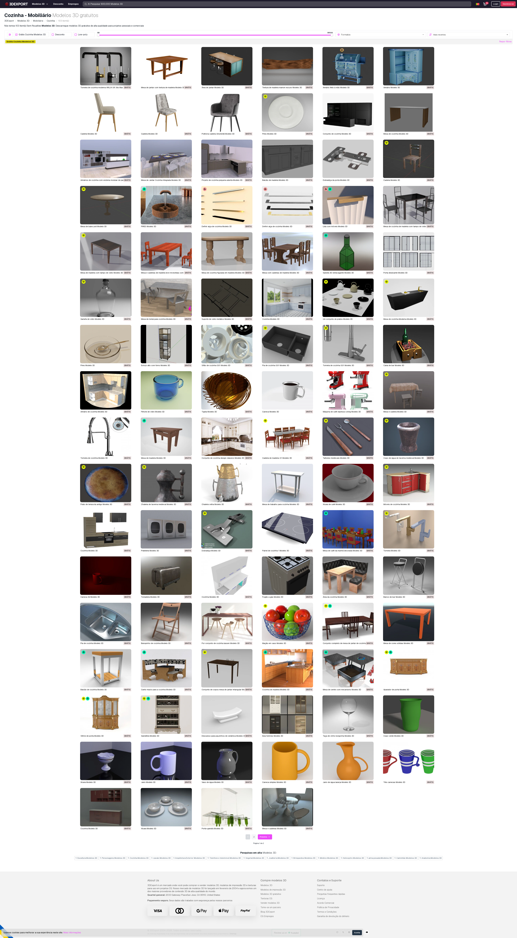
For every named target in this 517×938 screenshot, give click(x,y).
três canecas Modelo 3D (394, 782)
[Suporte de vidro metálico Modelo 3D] (226, 298)
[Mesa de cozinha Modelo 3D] (408, 112)
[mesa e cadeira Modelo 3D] (408, 390)
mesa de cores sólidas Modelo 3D (398, 643)
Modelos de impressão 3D (273, 889)
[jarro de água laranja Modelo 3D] (348, 761)
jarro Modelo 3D (148, 782)
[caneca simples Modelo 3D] (287, 761)
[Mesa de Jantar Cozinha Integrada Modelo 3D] (166, 159)
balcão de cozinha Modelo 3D (94, 689)
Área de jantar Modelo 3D (213, 87)
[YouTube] (367, 932)
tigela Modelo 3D (209, 412)
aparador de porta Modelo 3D (396, 689)
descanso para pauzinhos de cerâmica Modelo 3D (224, 736)
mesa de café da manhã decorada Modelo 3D (342, 550)
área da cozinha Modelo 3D (335, 597)
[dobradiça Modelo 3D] (226, 529)
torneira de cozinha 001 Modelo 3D (338, 365)
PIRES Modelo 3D (148, 226)
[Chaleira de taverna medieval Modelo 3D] (166, 483)
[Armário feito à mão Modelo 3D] (348, 66)
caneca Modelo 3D (270, 412)
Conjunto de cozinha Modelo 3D (337, 134)
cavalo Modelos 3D (162, 858)
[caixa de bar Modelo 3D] (408, 344)
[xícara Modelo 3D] (105, 761)
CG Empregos (267, 916)
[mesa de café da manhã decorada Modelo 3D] (348, 529)
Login (495, 4)
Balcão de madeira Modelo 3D (275, 180)
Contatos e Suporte (329, 880)
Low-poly (83, 35)
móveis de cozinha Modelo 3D (396, 504)
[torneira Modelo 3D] (408, 529)
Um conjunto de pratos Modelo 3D (338, 319)
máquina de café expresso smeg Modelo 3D (342, 412)
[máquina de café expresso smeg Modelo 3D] (348, 390)
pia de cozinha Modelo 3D (92, 643)
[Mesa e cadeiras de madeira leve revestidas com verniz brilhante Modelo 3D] (166, 251)
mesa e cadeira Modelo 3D (395, 412)
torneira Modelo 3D (391, 550)
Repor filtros (505, 41)
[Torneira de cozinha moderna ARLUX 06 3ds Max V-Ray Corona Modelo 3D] (105, 66)
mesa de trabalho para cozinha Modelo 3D (280, 504)
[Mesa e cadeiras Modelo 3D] (287, 807)
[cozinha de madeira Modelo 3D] (287, 668)
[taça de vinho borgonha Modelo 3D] (348, 714)
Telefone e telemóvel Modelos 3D (225, 858)
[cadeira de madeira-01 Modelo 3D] (287, 437)
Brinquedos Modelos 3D (304, 858)
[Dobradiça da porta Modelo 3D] (348, 159)
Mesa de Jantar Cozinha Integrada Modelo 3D (161, 180)
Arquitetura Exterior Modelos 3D (190, 858)
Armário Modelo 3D (391, 87)
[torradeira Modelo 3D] (166, 575)
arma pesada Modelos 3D (380, 858)
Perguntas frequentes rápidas (331, 894)
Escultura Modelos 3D (87, 858)
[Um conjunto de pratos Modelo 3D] (348, 298)
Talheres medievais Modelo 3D (336, 458)
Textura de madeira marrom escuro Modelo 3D (282, 87)
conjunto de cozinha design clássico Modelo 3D (223, 458)
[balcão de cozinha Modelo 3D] (105, 668)
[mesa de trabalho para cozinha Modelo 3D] (287, 483)
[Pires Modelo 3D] (287, 112)
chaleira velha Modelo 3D (213, 504)
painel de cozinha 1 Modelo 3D (275, 550)
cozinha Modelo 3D (89, 550)
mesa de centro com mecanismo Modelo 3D (342, 689)
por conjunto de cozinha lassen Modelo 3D (221, 643)
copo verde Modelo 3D (393, 736)
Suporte (321, 885)
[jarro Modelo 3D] (166, 761)
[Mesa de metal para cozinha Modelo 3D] (166, 298)
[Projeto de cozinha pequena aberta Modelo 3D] (226, 159)
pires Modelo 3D (88, 365)
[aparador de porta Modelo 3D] (408, 668)
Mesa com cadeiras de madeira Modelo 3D (280, 273)
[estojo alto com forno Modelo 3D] (166, 344)
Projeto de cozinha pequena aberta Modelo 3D (222, 180)
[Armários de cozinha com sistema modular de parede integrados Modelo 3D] (105, 159)
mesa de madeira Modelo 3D (153, 458)
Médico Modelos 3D (328, 858)
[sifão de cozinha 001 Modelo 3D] (226, 344)
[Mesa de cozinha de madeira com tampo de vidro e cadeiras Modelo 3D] (408, 205)
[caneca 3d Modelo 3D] (105, 575)
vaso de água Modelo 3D (213, 782)
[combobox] (383, 34)
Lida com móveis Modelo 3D (335, 226)
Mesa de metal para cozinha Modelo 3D (158, 319)
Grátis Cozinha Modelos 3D (32, 35)
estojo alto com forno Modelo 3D (155, 365)
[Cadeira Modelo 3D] (105, 112)
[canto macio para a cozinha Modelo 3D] (166, 668)
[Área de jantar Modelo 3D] (226, 66)
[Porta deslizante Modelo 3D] (408, 251)
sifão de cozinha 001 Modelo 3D (216, 365)
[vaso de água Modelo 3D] (226, 761)
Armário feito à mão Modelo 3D (336, 87)
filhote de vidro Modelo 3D (153, 412)
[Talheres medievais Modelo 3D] (348, 437)
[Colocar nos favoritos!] (127, 81)
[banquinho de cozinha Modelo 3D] (166, 622)
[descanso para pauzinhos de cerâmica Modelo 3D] (226, 714)
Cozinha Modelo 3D (271, 319)
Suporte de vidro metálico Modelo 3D (218, 319)
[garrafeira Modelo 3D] (166, 714)
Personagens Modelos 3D (113, 858)
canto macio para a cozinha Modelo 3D (158, 689)
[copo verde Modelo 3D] (408, 714)
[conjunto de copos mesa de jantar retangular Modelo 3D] (226, 668)
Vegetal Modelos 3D (254, 858)
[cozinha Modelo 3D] (105, 529)
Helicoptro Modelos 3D (353, 858)
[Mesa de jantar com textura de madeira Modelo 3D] (166, 66)
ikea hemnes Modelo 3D (272, 736)
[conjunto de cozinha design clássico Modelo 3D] (226, 437)
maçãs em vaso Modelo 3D (274, 643)
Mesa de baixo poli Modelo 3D (94, 226)
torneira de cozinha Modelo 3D (94, 458)
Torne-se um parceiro (271, 907)
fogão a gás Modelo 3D (272, 597)
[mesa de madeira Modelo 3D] (166, 437)
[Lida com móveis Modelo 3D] (348, 205)
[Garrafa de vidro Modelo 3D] (105, 298)
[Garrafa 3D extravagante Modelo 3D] (348, 251)
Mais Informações (72, 932)
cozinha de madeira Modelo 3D (275, 689)
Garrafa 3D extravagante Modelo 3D (338, 273)
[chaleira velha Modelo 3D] (226, 483)
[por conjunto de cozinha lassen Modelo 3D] (226, 622)
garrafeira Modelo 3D (150, 736)
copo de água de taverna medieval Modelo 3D (403, 458)
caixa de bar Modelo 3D (393, 365)
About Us (153, 880)
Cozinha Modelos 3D (139, 858)
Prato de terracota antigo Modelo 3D (96, 504)
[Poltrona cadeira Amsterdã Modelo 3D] (226, 112)
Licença (321, 898)
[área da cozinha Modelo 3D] (348, 575)
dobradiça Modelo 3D (211, 550)
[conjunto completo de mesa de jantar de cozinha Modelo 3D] (348, 622)
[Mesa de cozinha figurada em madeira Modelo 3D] (226, 251)
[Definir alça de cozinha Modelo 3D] (226, 205)
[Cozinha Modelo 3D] (287, 298)
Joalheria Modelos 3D (278, 858)
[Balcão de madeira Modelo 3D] (287, 159)
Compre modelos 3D (273, 880)
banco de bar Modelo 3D (394, 597)
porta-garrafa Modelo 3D (212, 828)
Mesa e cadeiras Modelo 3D (274, 828)
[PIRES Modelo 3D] (166, 205)
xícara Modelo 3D (88, 782)
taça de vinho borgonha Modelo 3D (338, 736)
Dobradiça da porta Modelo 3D (336, 180)
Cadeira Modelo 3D (89, 134)
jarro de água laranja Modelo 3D (337, 782)
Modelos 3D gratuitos (271, 894)
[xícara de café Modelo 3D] (348, 483)
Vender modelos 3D (270, 903)
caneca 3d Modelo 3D (90, 597)
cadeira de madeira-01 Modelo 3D (277, 458)
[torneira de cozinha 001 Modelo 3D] (348, 344)
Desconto (59, 35)
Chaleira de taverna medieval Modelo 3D (158, 504)
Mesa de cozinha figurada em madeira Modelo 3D (223, 273)
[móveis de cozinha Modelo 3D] (408, 483)
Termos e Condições (327, 911)
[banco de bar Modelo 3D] (408, 575)
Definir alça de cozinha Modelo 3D (217, 226)
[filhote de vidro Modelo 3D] (166, 390)
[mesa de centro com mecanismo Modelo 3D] (348, 668)
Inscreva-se (508, 4)
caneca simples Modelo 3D (274, 782)
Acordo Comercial (325, 903)
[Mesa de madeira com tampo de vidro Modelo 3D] (105, 251)
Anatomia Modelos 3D (431, 858)
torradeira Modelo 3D (150, 597)
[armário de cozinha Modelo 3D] (105, 390)
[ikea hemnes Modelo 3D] (287, 714)
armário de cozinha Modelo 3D (94, 412)
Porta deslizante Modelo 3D (395, 273)
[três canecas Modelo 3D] (408, 761)
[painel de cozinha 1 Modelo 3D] (287, 529)
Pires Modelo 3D (269, 134)
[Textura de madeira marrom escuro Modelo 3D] (287, 66)
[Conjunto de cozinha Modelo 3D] (348, 112)
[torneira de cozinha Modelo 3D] (105, 437)
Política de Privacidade (328, 907)
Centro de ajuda (324, 889)
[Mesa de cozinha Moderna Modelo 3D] (408, 298)
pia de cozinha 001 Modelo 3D (275, 365)
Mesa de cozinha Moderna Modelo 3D (399, 319)
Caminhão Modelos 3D (406, 858)
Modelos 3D (266, 885)
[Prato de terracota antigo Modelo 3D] (105, 483)
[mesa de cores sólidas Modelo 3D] (408, 622)
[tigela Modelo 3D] (226, 390)
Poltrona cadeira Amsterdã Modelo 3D (218, 134)
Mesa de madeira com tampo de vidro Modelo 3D (102, 273)
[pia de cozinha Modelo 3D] (105, 622)
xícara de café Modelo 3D (334, 504)
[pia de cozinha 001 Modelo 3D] (287, 344)
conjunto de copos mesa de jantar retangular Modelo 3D (226, 689)
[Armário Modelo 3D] (408, 66)
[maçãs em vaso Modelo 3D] (287, 622)
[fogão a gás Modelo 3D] (287, 575)
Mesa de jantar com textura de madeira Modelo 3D (163, 87)
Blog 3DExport (268, 911)
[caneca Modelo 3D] (287, 390)
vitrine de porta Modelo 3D (92, 736)
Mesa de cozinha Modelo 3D (395, 134)
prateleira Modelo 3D (150, 550)
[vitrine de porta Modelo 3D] (105, 714)
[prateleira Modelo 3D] (166, 529)
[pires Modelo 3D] (105, 344)
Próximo (264, 837)
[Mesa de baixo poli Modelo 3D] (105, 205)
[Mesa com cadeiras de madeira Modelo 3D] (287, 251)
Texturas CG (266, 898)
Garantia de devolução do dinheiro (333, 916)
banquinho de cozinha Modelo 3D (156, 643)
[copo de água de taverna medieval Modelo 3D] (408, 437)
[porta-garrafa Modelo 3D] (226, 807)
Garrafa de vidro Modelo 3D (92, 319)
